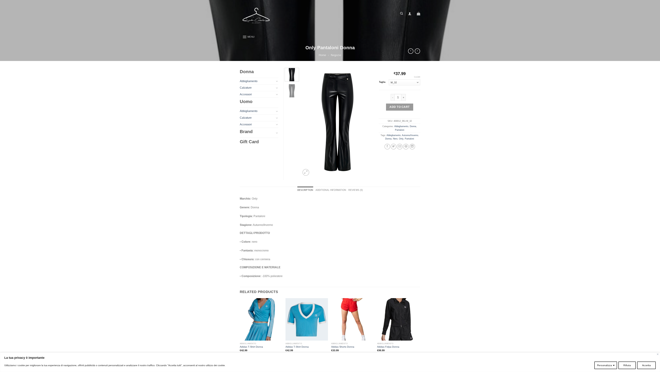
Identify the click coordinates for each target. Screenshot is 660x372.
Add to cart (399, 106)
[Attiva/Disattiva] (277, 81)
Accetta (646, 365)
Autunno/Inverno (410, 135)
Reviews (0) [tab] (355, 190)
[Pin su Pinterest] (406, 146)
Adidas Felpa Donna (388, 346)
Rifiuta (627, 365)
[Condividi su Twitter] (393, 146)
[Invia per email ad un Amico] (400, 146)
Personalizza (604, 365)
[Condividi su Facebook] (387, 146)
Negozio (336, 55)
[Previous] (307, 122)
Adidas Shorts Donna (342, 346)
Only (401, 138)
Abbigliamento (401, 126)
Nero (395, 138)
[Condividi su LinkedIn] (412, 146)
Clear (417, 77)
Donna (413, 126)
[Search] (401, 13)
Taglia (382, 82)
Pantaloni (399, 130)
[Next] (368, 122)
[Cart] (418, 13)
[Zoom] (305, 172)
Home (322, 55)
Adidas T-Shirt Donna (251, 346)
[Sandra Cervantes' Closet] (283, 16)
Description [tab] (305, 190)
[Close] (657, 354)
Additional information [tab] (331, 190)
